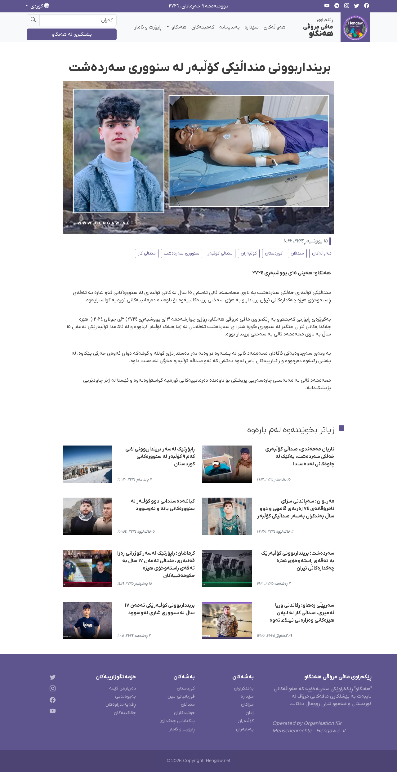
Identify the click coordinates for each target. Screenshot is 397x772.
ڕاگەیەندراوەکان (120, 705)
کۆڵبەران (246, 721)
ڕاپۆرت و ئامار (148, 27)
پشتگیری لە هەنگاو (72, 34)
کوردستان (274, 253)
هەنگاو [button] (178, 27)
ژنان (250, 713)
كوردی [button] (36, 6)
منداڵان (297, 253)
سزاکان (247, 705)
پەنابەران (245, 729)
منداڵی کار (147, 253)
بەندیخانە (229, 27)
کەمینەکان (202, 27)
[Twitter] (51, 678)
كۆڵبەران (249, 253)
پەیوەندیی (125, 696)
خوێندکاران (184, 713)
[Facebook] (51, 700)
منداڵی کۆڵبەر (220, 253)
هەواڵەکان (275, 27)
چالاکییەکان (125, 713)
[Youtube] (51, 712)
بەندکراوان (244, 688)
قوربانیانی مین (181, 696)
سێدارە (252, 27)
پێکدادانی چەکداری (177, 721)
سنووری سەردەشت (181, 253)
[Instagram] (51, 689)
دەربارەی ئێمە (122, 688)
